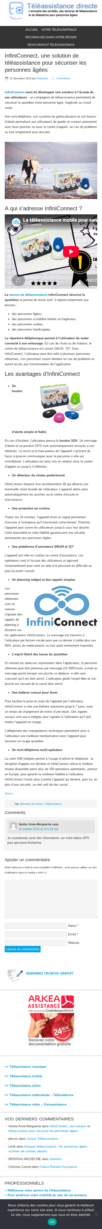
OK (52, 1222)
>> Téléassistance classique (25, 1066)
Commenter (63, 78)
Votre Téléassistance (59, 29)
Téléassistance (53, 803)
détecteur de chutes (31, 803)
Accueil (31, 29)
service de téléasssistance (28, 295)
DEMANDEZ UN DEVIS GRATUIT (49, 973)
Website (73, 943)
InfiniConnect (14, 92)
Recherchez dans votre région (51, 37)
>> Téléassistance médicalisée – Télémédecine (39, 1095)
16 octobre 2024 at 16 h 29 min (39, 829)
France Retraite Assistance (58, 1167)
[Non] (96, 1214)
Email (72, 934)
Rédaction (42, 78)
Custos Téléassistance (42, 1138)
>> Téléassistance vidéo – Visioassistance (36, 1104)
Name (72, 926)
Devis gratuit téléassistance (51, 45)
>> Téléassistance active (23, 1085)
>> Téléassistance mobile (23, 1076)
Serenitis (56, 1159)
